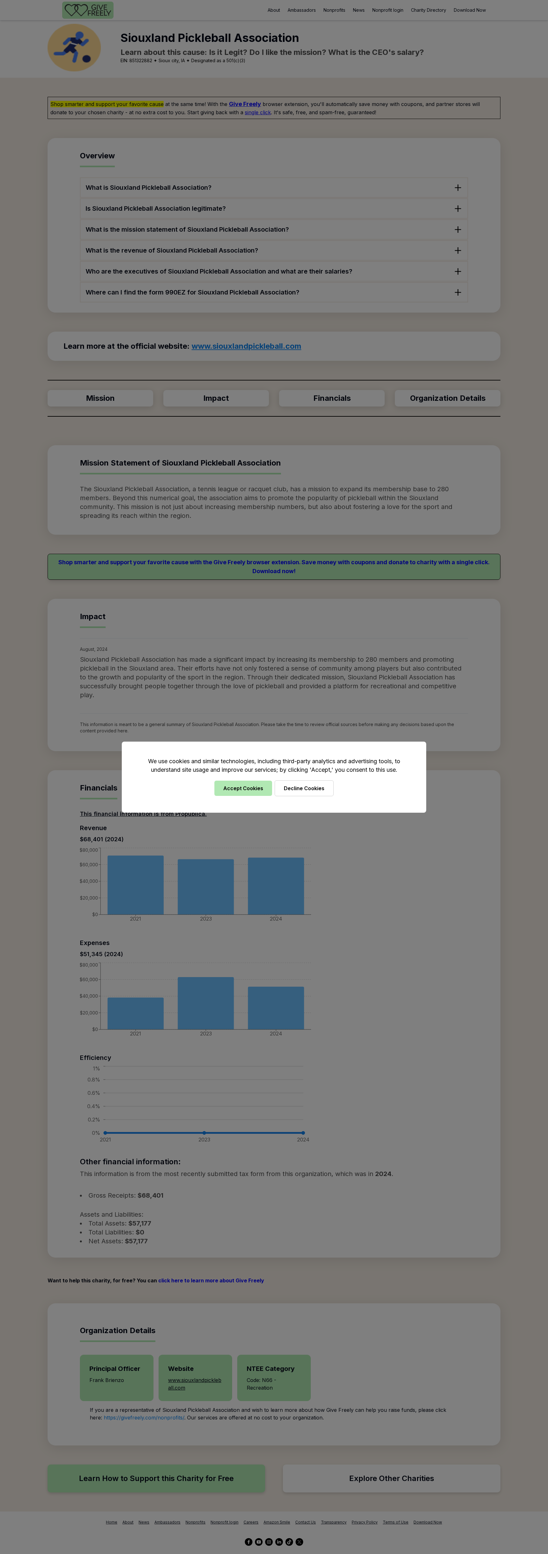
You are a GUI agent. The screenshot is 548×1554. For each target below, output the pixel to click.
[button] (274, 777)
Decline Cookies (304, 788)
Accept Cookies (243, 788)
